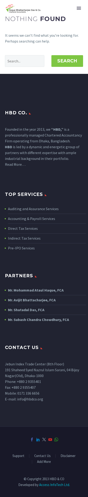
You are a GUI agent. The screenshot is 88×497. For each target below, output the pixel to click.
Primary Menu (79, 8)
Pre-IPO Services (21, 248)
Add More (44, 462)
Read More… (15, 164)
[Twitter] (44, 439)
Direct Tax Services (23, 228)
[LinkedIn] (38, 439)
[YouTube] (50, 439)
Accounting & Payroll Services (31, 218)
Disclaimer (68, 456)
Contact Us (42, 456)
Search (67, 61)
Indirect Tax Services (24, 238)
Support (18, 456)
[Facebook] (32, 439)
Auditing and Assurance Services (33, 208)
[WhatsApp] (56, 439)
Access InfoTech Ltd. (54, 485)
